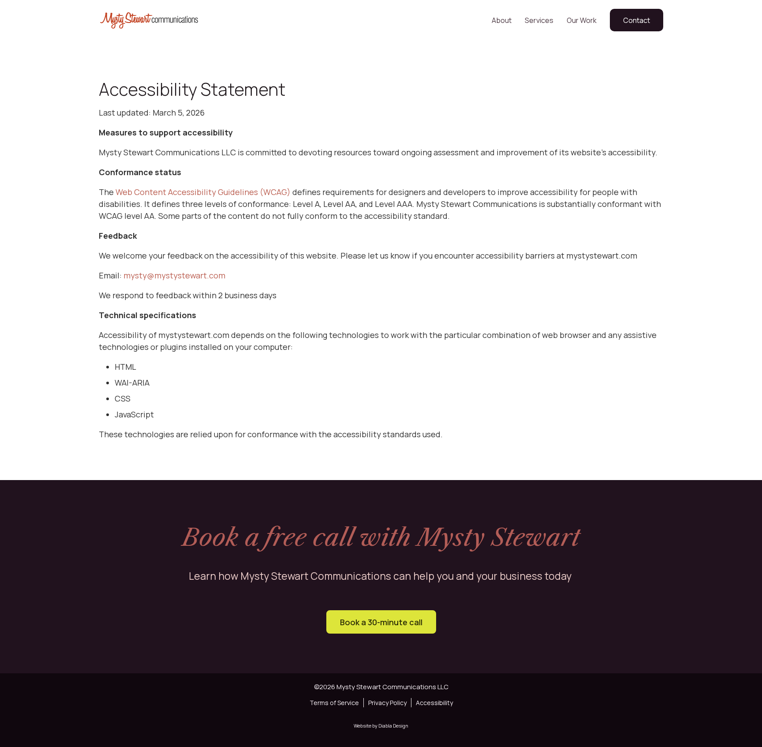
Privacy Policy (387, 702)
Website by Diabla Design (381, 725)
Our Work (582, 20)
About (502, 20)
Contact (636, 20)
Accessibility (434, 702)
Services (539, 20)
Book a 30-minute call (381, 622)
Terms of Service (334, 702)
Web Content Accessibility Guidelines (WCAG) (203, 192)
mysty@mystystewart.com (174, 275)
